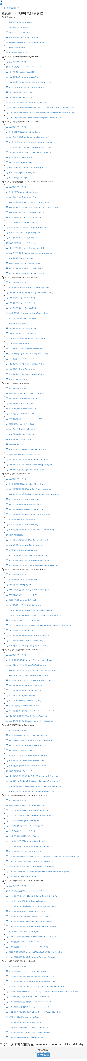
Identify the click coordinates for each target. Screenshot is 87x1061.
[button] (1, 2)
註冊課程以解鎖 (43, 1055)
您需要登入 (49, 1052)
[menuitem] (1, 5)
